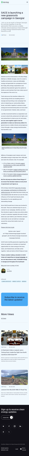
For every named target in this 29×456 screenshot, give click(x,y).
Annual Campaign (20, 257)
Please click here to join (7, 227)
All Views (3, 318)
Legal (16, 449)
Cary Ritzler (9, 271)
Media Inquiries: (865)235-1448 (5, 449)
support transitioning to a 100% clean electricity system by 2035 (14, 165)
